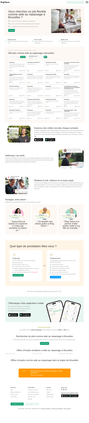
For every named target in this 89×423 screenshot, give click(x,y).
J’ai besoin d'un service (17, 404)
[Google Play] (50, 139)
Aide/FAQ (30, 399)
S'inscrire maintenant (18, 275)
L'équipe (48, 392)
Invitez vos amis (14, 394)
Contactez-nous (31, 396)
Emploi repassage (27, 50)
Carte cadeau (14, 396)
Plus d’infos (35, 272)
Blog (12, 389)
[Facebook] (61, 390)
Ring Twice (10, 50)
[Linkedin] (64, 390)
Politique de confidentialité (57, 408)
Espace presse (49, 396)
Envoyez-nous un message (37, 375)
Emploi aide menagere (18, 50)
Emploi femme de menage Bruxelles (66, 353)
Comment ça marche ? (33, 389)
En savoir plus (44, 343)
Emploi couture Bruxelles (37, 353)
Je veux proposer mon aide (31, 404)
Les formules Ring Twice (33, 392)
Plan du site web (67, 408)
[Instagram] (66, 390)
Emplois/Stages (50, 394)
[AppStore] (38, 139)
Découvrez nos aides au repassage (75, 2)
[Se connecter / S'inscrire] (87, 2)
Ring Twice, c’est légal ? (33, 394)
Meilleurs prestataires (15, 392)
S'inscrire (11, 30)
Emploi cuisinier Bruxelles (10, 353)
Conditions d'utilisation (45, 408)
